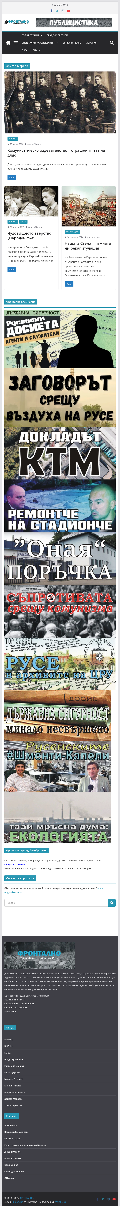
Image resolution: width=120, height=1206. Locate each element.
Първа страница (32, 35)
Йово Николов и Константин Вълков (25, 1145)
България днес (72, 42)
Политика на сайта (14, 999)
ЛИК (34, 50)
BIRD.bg (8, 1046)
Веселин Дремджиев (16, 1131)
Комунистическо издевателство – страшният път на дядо (56, 153)
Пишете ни (10, 1011)
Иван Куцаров (12, 1072)
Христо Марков (34, 144)
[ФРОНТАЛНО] (8, 43)
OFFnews (9, 1178)
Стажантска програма (16, 1007)
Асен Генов (10, 1125)
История (91, 42)
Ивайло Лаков (12, 1138)
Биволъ (8, 1039)
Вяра (25, 50)
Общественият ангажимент (19, 1003)
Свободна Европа (14, 1171)
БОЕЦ (7, 1052)
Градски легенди (57, 35)
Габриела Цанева (14, 1065)
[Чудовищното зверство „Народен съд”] (31, 201)
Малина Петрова (13, 1079)
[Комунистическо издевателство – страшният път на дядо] (60, 102)
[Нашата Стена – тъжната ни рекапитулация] (89, 206)
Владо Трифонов (13, 1059)
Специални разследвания (38, 42)
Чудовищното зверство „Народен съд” (29, 236)
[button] (56, 43)
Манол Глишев (12, 1085)
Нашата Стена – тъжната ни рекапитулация (88, 246)
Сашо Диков (11, 1164)
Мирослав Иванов (14, 1092)
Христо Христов (13, 1105)
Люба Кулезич (12, 1151)
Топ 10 (23, 222)
